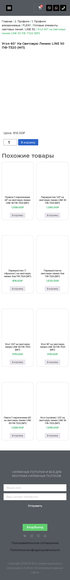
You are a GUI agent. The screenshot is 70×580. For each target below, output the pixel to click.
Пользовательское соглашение (35, 543)
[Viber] (49, 8)
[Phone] (63, 8)
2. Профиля (22, 21)
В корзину (28, 142)
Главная (7, 21)
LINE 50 (30, 29)
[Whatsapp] (56, 8)
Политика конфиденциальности (35, 550)
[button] (9, 8)
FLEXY (27, 25)
